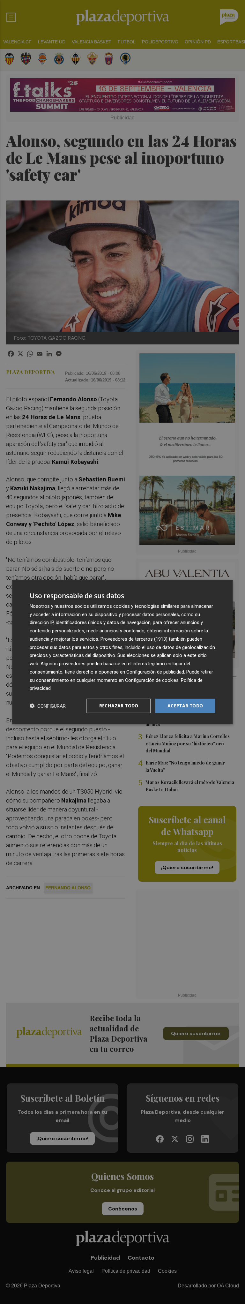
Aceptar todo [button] (185, 706)
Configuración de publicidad (155, 672)
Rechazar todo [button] (118, 706)
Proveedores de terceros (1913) (133, 639)
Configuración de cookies (152, 680)
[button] (48, 706)
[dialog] (122, 652)
